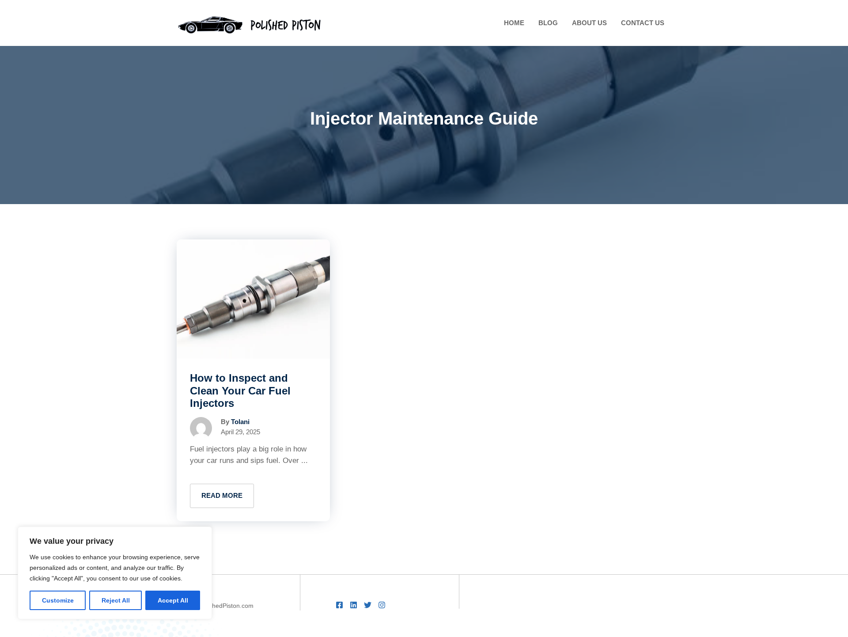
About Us (589, 23)
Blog (548, 23)
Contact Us (642, 23)
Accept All (173, 600)
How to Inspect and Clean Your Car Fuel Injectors (240, 391)
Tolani (240, 421)
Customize (58, 600)
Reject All (116, 600)
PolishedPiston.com (226, 605)
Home (514, 23)
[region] (115, 573)
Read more (221, 495)
